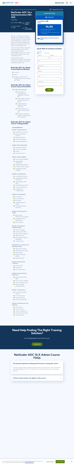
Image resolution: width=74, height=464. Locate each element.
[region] (37, 461)
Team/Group (47, 53)
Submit (49, 89)
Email (38, 60)
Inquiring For (39, 51)
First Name (39, 55)
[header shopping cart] (66, 2)
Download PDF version (57, 9)
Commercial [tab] (50, 17)
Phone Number (40, 65)
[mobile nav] (70, 3)
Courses (16, 9)
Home (12, 9)
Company (39, 71)
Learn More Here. (29, 462)
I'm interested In (40, 81)
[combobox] (39, 68)
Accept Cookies (60, 461)
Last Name (52, 55)
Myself (40, 53)
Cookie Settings (50, 461)
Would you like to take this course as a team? (49, 38)
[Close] (71, 461)
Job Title (38, 76)
